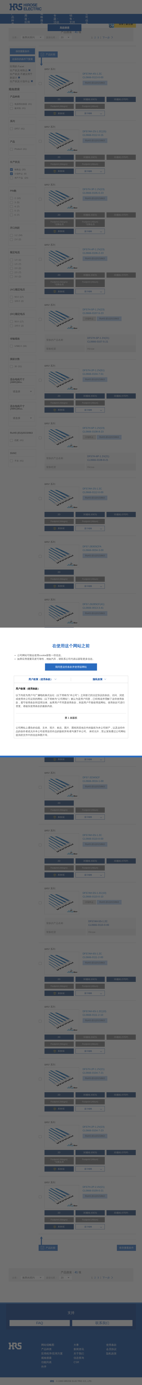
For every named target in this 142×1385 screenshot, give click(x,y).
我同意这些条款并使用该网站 (71, 666)
